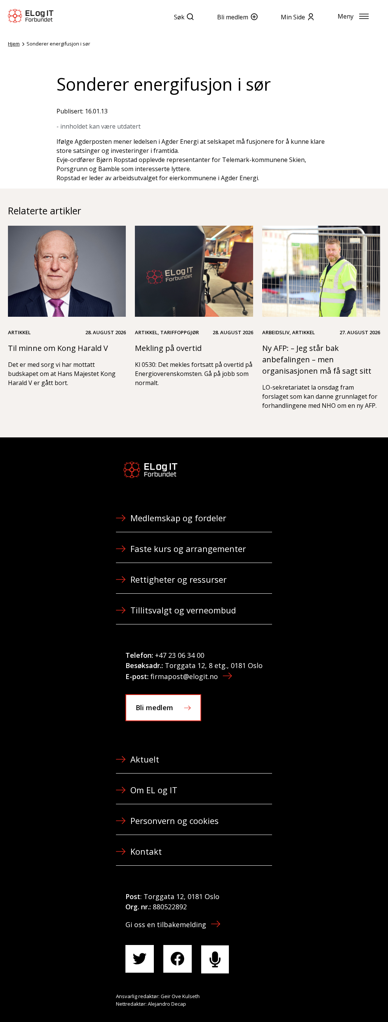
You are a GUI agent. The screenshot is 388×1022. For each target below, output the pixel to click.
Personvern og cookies (174, 820)
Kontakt (146, 851)
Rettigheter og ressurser (178, 579)
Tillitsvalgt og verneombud (183, 610)
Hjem (14, 43)
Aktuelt (144, 759)
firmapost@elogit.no (184, 676)
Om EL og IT (153, 790)
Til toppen (340, 999)
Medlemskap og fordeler (178, 518)
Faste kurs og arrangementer (188, 548)
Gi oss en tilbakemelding (165, 924)
